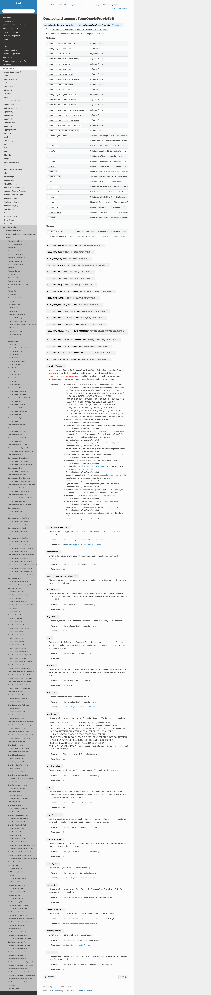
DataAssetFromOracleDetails (17, 912)
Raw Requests (8, 57)
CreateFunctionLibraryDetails (17, 785)
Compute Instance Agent (13, 195)
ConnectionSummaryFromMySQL (19, 544)
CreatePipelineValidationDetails (18, 798)
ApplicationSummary (15, 281)
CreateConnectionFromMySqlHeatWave (21, 655)
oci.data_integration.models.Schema (76, 945)
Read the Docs (87, 991)
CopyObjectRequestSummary (17, 601)
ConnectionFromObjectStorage (18, 461)
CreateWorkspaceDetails (16, 862)
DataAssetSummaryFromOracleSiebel (20, 978)
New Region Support (11, 32)
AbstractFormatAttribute (16, 251)
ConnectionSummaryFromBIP (17, 531)
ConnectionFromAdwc (15, 388)
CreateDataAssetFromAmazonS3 (18, 698)
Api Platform (9, 104)
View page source (119, 8)
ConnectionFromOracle (15, 468)
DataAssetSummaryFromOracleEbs (19, 972)
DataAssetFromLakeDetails (16, 898)
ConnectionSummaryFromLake (18, 541)
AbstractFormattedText (15, 254)
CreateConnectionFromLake (17, 648)
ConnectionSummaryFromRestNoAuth (20, 575)
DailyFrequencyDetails (15, 872)
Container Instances (11, 202)
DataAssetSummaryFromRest (17, 982)
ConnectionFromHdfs (15, 421)
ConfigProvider (13, 368)
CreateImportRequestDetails (17, 788)
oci (19, 3)
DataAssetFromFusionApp (16, 888)
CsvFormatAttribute (14, 865)
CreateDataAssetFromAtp (16, 701)
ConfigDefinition (13, 358)
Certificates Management (13, 169)
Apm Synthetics (10, 122)
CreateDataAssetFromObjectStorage (19, 725)
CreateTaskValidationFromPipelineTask (20, 852)
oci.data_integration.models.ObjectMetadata (79, 707)
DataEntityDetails (13, 988)
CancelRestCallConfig (15, 318)
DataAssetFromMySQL (15, 902)
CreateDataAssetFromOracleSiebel (19, 738)
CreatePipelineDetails (15, 795)
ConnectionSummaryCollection (18, 515)
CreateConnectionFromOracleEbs (19, 668)
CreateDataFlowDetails (15, 745)
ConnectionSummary (15, 511)
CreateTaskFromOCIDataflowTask (18, 822)
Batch (6, 148)
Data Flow (8, 224)
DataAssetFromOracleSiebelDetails (19, 922)
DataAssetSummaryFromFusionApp (19, 945)
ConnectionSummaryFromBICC (18, 528)
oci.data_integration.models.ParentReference (80, 878)
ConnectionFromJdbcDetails (17, 431)
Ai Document (9, 83)
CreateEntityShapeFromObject (18, 765)
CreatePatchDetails (14, 791)
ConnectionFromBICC (15, 408)
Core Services (9, 209)
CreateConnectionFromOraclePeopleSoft (21, 671)
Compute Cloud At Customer (15, 191)
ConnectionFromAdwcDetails (17, 391)
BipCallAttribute (13, 307)
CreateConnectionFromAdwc (17, 625)
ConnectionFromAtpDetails (17, 404)
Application (12, 274)
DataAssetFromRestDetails (16, 925)
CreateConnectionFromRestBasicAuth (20, 678)
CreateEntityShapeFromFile (17, 762)
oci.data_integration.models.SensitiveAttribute (80, 924)
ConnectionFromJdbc (15, 428)
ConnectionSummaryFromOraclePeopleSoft (22, 565)
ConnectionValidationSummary (18, 581)
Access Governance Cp (12, 72)
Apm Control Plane (11, 119)
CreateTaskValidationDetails (17, 842)
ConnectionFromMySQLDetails (18, 444)
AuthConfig (12, 291)
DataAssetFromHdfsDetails (16, 892)
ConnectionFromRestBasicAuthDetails (20, 498)
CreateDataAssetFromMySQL (17, 718)
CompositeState (13, 338)
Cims (6, 173)
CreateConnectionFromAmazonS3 (19, 628)
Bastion (7, 144)
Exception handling (10, 50)
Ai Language (8, 86)
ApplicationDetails (14, 278)
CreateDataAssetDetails (15, 691)
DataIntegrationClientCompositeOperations (21, 234)
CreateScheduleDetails (15, 805)
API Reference (8, 68)
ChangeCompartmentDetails (17, 321)
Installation (7, 18)
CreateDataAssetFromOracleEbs (18, 731)
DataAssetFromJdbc (14, 895)
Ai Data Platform (10, 79)
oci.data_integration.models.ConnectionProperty (84, 545)
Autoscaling (8, 141)
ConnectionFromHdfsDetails (17, 424)
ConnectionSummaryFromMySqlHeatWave (22, 548)
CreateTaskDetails (13, 812)
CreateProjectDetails (14, 801)
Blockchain (8, 155)
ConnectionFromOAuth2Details (18, 458)
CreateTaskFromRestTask (16, 828)
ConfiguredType (13, 378)
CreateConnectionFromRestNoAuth (19, 681)
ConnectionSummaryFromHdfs (18, 534)
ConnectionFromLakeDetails (17, 438)
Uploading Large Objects (12, 54)
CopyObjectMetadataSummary (18, 595)
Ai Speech (8, 90)
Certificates (8, 166)
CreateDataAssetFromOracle (17, 728)
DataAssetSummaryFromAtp (17, 942)
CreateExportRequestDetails (17, 771)
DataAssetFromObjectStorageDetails (20, 908)
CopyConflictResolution (16, 591)
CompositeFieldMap (14, 334)
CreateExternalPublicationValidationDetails (22, 778)
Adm (6, 76)
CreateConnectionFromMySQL (18, 651)
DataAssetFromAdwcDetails (17, 878)
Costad (7, 213)
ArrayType (11, 288)
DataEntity (11, 985)
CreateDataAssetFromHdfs (16, 708)
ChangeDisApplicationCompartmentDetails (22, 324)
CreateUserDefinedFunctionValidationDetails (22, 858)
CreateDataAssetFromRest (16, 741)
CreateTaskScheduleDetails (16, 838)
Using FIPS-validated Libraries (14, 25)
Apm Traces (8, 126)
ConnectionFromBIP (14, 414)
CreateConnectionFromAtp (16, 631)
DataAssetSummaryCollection (17, 932)
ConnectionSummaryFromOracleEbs (20, 561)
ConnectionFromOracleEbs (17, 474)
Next (122, 977)
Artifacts (7, 133)
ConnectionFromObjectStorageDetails (20, 464)
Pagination (7, 65)
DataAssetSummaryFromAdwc (18, 935)
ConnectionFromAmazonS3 (17, 394)
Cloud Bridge (9, 177)
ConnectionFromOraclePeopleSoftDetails (21, 484)
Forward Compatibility (11, 28)
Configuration (8, 21)
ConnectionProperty (14, 508)
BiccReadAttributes (14, 304)
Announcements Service (13, 101)
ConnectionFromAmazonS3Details (19, 398)
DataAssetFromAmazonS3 (16, 882)
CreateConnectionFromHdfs (17, 641)
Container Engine (10, 198)
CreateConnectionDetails (16, 621)
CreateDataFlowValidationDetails (18, 748)
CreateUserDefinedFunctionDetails (19, 855)
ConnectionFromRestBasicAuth (18, 494)
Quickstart (7, 39)
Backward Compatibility (12, 36)
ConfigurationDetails (14, 374)
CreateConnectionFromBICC (17, 635)
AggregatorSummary (14, 271)
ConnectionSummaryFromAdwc (18, 518)
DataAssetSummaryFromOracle (18, 968)
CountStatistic (12, 608)
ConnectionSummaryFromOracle (18, 558)
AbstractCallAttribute (15, 241)
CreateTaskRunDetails (15, 835)
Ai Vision (7, 94)
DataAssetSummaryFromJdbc (17, 952)
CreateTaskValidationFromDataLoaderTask (21, 845)
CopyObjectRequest (14, 598)
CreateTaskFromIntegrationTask (18, 818)
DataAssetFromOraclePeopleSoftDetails (21, 918)
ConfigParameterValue (15, 364)
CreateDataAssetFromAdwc (17, 695)
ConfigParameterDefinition (16, 361)
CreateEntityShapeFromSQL (17, 768)
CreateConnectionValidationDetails (19, 685)
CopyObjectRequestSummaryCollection (21, 605)
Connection (12, 381)
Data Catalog (9, 220)
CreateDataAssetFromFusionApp (18, 705)
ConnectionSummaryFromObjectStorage (21, 554)
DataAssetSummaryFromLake (17, 955)
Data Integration (10, 227)
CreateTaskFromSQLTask (16, 832)
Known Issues (8, 43)
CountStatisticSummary (15, 611)
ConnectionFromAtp (14, 401)
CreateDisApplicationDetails (17, 755)
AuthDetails (12, 294)
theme (67, 991)
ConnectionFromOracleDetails (18, 471)
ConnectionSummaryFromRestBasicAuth (21, 571)
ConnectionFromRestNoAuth (17, 501)
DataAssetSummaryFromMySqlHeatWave (21, 962)
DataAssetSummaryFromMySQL (18, 958)
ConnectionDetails (14, 384)
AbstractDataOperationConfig (17, 244)
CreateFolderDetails (14, 781)
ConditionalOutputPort (15, 354)
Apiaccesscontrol (10, 108)
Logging (5, 46)
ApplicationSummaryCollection (18, 284)
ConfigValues (12, 371)
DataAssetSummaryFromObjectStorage (20, 965)
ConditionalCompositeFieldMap (18, 348)
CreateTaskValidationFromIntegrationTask (21, 848)
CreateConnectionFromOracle (17, 665)
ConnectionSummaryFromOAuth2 (19, 551)
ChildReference (13, 328)
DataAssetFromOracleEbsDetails (18, 915)
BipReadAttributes (14, 311)
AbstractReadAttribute (15, 261)
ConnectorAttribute (14, 588)
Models (8, 237)
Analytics (7, 97)
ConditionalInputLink (15, 351)
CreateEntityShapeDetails (16, 758)
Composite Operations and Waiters (16, 61)
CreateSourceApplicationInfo (17, 808)
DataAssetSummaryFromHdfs (17, 948)
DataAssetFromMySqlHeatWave (18, 905)
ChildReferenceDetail (15, 331)
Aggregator (11, 267)
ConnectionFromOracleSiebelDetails (20, 491)
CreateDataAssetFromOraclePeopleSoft (20, 735)
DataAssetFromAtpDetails (16, 885)
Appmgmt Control (11, 130)
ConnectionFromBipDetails (17, 418)
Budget (7, 159)
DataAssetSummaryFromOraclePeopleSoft (21, 975)
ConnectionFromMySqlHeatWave (19, 448)
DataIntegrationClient (13, 231)
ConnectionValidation (15, 578)
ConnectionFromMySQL (16, 441)
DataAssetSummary (14, 928)
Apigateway (8, 112)
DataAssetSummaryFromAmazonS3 (19, 938)
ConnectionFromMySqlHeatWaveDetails (21, 451)
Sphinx (55, 991)
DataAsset (11, 875)
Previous (50, 977)
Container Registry (11, 206)
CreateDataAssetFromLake (16, 715)
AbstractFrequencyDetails (16, 257)
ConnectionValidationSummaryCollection (21, 585)
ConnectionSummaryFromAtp (17, 525)
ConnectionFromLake (15, 434)
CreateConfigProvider (15, 618)
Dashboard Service (11, 216)
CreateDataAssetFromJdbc (16, 711)
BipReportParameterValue (16, 314)
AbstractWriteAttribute (15, 264)
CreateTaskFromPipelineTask (17, 825)
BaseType (11, 301)
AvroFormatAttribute (14, 297)
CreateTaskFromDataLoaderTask (18, 815)
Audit (6, 137)
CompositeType (13, 341)
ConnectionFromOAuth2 (16, 454)
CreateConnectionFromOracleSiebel (19, 675)
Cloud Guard (9, 180)
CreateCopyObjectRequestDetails (19, 688)
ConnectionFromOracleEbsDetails (19, 478)
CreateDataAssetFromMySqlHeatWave (20, 721)
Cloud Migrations (10, 184)
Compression (12, 344)
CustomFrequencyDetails (16, 868)
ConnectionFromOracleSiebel (17, 488)
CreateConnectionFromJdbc (17, 645)
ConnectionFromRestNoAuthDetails (19, 504)
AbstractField (12, 247)
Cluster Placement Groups (14, 187)
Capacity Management (12, 162)
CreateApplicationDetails (16, 615)
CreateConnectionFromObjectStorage (20, 661)
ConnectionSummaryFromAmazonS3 (20, 521)
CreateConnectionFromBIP (16, 638)
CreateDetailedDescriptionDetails (18, 751)
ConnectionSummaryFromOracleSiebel (20, 568)
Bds (5, 151)
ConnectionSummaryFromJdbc (18, 538)
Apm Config (8, 115)
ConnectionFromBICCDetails (17, 411)
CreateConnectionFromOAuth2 (18, 658)
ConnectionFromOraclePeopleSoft (19, 481)
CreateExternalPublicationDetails (18, 775)
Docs (45, 5)
